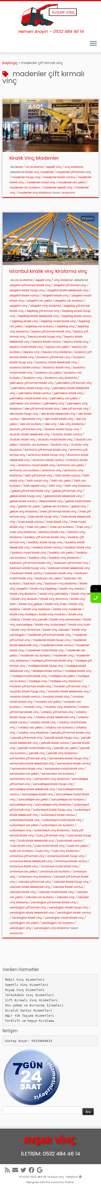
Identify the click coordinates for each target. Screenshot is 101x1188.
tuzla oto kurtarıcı (21, 851)
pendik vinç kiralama (62, 753)
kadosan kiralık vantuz (27, 573)
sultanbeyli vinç (20, 830)
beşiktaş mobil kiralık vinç (58, 321)
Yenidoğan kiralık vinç (27, 918)
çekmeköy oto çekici (64, 398)
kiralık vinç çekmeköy (54, 594)
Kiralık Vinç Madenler (34, 158)
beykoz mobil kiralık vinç (26, 347)
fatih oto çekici (61, 480)
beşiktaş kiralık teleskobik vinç (38, 316)
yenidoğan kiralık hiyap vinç (69, 907)
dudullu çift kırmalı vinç (25, 429)
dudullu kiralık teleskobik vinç (29, 434)
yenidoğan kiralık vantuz (74, 912)
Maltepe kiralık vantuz (47, 671)
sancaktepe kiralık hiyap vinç (53, 784)
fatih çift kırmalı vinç (38, 475)
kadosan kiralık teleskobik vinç (69, 568)
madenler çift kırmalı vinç (73, 172)
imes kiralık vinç (57, 522)
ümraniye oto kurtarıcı (55, 871)
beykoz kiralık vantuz (46, 342)
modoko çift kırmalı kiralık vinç (30, 686)
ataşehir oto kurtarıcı (69, 300)
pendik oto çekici (66, 748)
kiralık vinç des (81, 594)
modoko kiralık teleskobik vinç (68, 691)
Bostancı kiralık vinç (57, 367)
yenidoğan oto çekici (24, 923)
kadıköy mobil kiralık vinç (29, 552)
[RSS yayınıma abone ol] (8, 1170)
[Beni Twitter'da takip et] (24, 1170)
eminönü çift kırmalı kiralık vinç (46, 450)
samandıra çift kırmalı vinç (28, 758)
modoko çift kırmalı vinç (71, 686)
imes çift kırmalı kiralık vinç (58, 511)
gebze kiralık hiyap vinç (25, 496)
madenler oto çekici (72, 182)
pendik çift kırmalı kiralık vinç (70, 732)
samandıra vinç (20, 779)
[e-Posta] (16, 1170)
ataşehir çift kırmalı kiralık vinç (30, 285)
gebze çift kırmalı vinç (67, 491)
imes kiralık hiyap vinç (43, 516)
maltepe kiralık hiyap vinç (46, 666)
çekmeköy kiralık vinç (68, 393)
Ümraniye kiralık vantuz (71, 861)
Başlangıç (10, 63)
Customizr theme (62, 1182)
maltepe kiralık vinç (78, 671)
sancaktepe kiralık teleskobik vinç (32, 789)
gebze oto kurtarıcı (56, 506)
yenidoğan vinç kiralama (52, 928)
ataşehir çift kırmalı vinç (70, 285)
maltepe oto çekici (63, 676)
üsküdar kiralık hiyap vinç (71, 882)
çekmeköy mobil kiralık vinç (28, 398)
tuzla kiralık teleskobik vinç (36, 840)
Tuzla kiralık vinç (20, 846)
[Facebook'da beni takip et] (33, 1170)
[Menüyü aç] (93, 43)
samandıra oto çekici (24, 774)
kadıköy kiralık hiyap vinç (45, 542)
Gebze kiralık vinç (51, 501)
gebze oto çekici (29, 506)
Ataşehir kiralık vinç (55, 295)
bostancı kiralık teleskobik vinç (56, 362)
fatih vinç (55, 486)
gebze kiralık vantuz (23, 501)
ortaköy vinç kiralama (33, 732)
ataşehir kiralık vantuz (24, 295)
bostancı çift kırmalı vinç (53, 357)
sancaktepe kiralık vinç (38, 794)
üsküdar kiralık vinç (22, 892)
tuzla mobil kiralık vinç (49, 846)
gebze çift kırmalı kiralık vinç (31, 491)
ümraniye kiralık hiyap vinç (66, 856)
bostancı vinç (33, 378)
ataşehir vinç (18, 306)
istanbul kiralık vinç (51, 532)
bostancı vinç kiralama (61, 378)
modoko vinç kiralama (60, 707)
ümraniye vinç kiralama (35, 876)
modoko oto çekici (48, 702)
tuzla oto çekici (78, 846)
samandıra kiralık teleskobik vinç (32, 763)
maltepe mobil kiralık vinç (29, 676)
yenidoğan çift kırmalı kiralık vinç (54, 902)
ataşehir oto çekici (39, 300)
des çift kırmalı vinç (75, 408)
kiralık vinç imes (56, 604)
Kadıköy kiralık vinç (78, 547)
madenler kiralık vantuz (59, 177)
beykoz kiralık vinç (76, 342)
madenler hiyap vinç (26, 177)
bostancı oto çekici (48, 372)
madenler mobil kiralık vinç (45, 650)
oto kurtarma (34, 167)
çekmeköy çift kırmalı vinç (74, 383)
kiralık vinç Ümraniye (26, 630)
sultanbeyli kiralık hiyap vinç (53, 810)
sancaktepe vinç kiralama (53, 804)
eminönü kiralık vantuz (48, 460)
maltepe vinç (38, 681)
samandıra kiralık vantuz (74, 763)
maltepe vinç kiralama (65, 681)
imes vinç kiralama (22, 532)
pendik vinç (37, 753)
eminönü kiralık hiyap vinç (46, 455)
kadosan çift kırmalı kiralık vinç (30, 563)
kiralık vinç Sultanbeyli (50, 624)
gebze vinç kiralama (23, 511)
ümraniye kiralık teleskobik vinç (31, 861)
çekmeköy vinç (54, 403)
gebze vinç (79, 506)
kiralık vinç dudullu (25, 599)
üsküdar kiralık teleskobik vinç (30, 887)
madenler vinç (63, 655)
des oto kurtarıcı (31, 424)
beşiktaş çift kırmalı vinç (43, 311)
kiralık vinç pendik (35, 619)
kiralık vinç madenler (39, 172)
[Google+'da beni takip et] (41, 1170)
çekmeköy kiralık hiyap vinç (31, 388)
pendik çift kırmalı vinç (27, 738)
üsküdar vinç (66, 897)
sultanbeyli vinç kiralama (52, 830)
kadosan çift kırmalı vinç (71, 563)
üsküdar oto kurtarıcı (39, 897)
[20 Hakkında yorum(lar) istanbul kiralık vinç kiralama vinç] (90, 224)
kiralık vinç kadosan (37, 609)
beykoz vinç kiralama (57, 352)
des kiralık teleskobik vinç (58, 414)
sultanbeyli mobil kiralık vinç (62, 820)
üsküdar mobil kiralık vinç (56, 892)
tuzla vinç (43, 851)
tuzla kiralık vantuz (70, 840)
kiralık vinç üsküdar (56, 630)
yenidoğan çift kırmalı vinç (28, 907)
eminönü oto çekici (71, 465)
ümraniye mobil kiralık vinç (59, 866)
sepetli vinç (54, 167)
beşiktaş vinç (66, 326)
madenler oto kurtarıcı (25, 187)
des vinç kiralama (71, 424)
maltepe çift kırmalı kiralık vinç (52, 660)
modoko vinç (32, 707)
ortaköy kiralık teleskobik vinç (55, 717)
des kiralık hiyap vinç (24, 414)
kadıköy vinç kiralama (64, 558)
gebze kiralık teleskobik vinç (63, 496)
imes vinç (83, 527)
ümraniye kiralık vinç (24, 866)
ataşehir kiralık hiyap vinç (27, 290)
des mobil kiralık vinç (59, 419)
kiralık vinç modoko (52, 614)
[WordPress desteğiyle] (80, 1175)
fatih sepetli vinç (35, 486)
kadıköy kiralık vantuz (47, 547)
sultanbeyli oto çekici (24, 825)
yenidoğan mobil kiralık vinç (64, 918)
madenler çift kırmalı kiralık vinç (49, 635)
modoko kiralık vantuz (24, 696)
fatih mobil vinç (38, 480)
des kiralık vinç (32, 419)
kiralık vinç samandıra (65, 619)
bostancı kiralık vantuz (25, 367)
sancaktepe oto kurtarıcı (68, 799)
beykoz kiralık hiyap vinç (45, 336)
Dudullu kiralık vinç (22, 439)
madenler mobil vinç (41, 182)
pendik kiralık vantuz (55, 743)
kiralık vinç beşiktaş (43, 588)
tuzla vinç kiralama (65, 851)
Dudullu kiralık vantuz (67, 434)
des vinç (51, 424)
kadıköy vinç (38, 558)
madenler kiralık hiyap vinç (52, 640)
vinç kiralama (73, 167)
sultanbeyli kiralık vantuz (58, 815)
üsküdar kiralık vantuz (68, 887)
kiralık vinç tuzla (79, 624)
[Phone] (95, 598)
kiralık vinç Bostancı (23, 594)
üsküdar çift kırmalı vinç (34, 882)
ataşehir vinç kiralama (46, 306)
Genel (18, 167)
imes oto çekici (37, 527)
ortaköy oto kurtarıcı (59, 727)
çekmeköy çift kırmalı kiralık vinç (31, 383)
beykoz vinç (31, 352)
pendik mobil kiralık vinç (35, 748)
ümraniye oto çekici (23, 871)
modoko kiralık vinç (56, 696)
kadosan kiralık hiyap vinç (27, 568)
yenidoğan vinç (20, 928)
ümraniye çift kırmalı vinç (27, 856)
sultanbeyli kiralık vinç (24, 820)
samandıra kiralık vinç (27, 768)
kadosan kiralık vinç (59, 573)
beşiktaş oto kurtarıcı (39, 326)
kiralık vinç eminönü (54, 599)
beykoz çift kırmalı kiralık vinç (51, 331)
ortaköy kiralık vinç (43, 722)
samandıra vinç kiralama (52, 779)
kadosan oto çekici (48, 578)
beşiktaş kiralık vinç (25, 321)
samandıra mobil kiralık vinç (64, 768)
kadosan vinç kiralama (61, 583)
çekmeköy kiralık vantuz (34, 393)
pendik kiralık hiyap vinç (62, 738)
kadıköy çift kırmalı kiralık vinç (45, 537)
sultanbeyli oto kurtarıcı (57, 825)
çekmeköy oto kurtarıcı (25, 403)
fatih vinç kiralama (77, 486)
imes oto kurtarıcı (62, 527)
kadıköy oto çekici (61, 552)
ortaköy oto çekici (30, 727)
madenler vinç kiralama (35, 192)
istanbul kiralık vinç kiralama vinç (48, 271)
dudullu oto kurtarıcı (34, 444)
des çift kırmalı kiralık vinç (42, 408)
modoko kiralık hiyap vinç (27, 691)
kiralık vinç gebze (31, 604)
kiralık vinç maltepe (23, 614)
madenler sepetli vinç (58, 187)
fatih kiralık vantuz (68, 475)
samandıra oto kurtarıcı (57, 774)
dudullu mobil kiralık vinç (55, 439)
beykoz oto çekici (58, 347)
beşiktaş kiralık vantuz (76, 316)
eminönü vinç (52, 470)
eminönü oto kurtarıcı (24, 470)
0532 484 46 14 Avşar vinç (47, 1177)
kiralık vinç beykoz (72, 588)
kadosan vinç (33, 583)
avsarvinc (68, 192)
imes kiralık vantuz (31, 522)
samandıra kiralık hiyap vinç (69, 758)
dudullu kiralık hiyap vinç (62, 429)
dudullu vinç (60, 444)
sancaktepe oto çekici (33, 799)
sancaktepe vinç (21, 804)
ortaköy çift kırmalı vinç (57, 712)
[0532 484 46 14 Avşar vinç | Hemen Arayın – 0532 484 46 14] (50, 15)
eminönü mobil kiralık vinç (36, 465)
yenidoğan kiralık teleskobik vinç (32, 912)
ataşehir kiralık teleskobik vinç (68, 290)
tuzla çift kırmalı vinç (50, 835)
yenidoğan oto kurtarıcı (57, 923)
